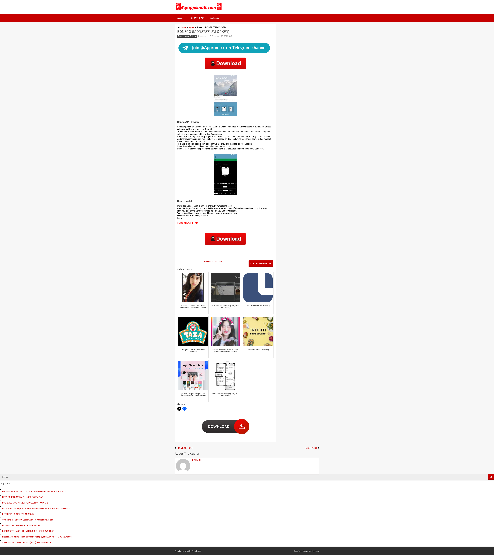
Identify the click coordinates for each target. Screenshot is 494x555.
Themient (315, 551)
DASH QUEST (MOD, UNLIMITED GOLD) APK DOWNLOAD (28, 531)
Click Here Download (260, 263)
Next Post (311, 448)
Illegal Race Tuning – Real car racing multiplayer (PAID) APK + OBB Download (37, 537)
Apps (191, 27)
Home (183, 27)
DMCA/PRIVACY (198, 18)
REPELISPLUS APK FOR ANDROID (18, 514)
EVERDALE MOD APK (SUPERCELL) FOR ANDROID (25, 503)
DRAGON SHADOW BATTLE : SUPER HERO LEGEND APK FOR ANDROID (34, 491)
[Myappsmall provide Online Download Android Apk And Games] (199, 10)
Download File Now (213, 261)
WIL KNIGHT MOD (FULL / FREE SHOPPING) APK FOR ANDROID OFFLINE (36, 508)
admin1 (198, 460)
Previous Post (185, 448)
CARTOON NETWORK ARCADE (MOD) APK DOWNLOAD (27, 542)
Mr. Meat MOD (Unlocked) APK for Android (21, 525)
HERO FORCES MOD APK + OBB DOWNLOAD (22, 497)
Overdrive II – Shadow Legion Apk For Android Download (27, 520)
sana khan (204, 36)
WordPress (196, 551)
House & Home (190, 36)
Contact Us (214, 18)
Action (180, 18)
